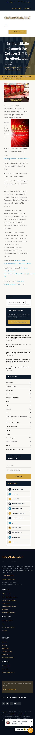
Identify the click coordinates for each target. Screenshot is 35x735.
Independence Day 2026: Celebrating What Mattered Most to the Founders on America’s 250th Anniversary (18, 337)
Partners (8, 430)
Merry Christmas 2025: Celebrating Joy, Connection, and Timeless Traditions (18, 360)
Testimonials (5, 648)
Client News (9, 394)
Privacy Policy (11, 714)
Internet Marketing (11, 426)
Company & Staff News (13, 398)
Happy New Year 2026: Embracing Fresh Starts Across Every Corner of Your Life (18, 353)
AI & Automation (6, 594)
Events (8, 401)
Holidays (8, 413)
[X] (11, 703)
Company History (7, 651)
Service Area (5, 654)
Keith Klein (9, 68)
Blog (3, 624)
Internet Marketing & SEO (9, 600)
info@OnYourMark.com (8, 579)
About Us (4, 642)
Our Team (4, 645)
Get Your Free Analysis (19, 322)
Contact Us (27, 8)
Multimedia (5, 609)
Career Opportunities (8, 658)
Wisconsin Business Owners (14, 449)
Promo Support (10, 438)
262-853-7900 (16, 8)
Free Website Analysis (24, 2)
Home (4, 76)
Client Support (10, 2)
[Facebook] (3, 703)
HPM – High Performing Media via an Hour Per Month (16, 418)
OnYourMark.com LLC (12, 557)
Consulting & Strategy (8, 612)
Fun (7, 405)
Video (8, 445)
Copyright (4, 712)
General (8, 409)
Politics (8, 434)
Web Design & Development (10, 597)
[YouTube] (7, 703)
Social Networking (11, 442)
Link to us (24, 714)
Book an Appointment (8, 672)
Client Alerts (17, 70)
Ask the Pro (9, 382)
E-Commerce (6, 603)
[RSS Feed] (19, 703)
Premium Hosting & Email (9, 606)
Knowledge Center (7, 621)
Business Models (11, 386)
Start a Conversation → (10, 689)
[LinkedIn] (15, 703)
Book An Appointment (17, 32)
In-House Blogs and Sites (13, 423)
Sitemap (18, 714)
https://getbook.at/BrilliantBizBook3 (16, 159)
